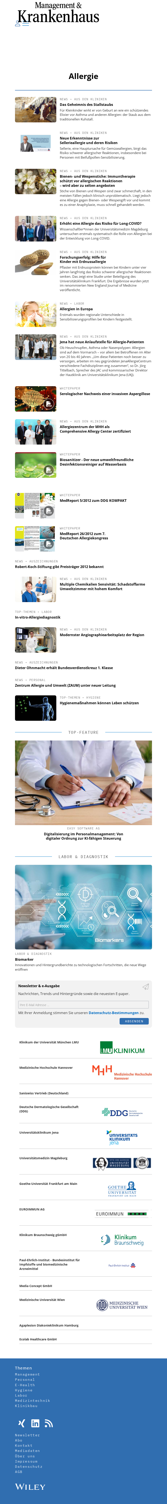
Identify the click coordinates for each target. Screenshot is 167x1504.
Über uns (25, 1456)
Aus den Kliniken (90, 99)
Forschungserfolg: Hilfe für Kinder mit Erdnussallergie (83, 259)
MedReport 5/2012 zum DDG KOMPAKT (93, 500)
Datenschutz (29, 1466)
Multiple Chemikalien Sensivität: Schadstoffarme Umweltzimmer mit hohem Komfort (102, 586)
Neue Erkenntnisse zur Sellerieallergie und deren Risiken (89, 140)
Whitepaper (70, 388)
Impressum (26, 1461)
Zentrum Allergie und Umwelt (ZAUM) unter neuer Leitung (65, 685)
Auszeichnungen (43, 561)
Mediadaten (27, 1450)
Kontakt (24, 1445)
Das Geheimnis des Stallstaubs (86, 104)
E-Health (25, 1385)
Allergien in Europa (76, 309)
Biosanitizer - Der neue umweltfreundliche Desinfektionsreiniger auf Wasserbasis (97, 462)
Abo (19, 1440)
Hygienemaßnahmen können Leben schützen (99, 703)
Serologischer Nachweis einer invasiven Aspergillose (105, 393)
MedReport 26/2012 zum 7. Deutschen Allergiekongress (84, 536)
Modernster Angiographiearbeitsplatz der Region (102, 634)
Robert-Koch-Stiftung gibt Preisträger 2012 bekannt (59, 566)
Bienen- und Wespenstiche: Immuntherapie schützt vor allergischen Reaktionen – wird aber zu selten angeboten (97, 181)
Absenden (134, 1021)
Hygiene (93, 697)
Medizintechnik (32, 1400)
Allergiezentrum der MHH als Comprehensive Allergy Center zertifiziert (95, 429)
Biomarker (24, 959)
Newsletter (27, 1435)
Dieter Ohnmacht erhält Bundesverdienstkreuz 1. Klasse (64, 667)
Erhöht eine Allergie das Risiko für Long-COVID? (101, 223)
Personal (37, 680)
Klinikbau (26, 1406)
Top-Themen (25, 612)
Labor (79, 303)
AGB (19, 1472)
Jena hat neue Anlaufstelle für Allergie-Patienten (102, 342)
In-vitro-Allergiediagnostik (37, 617)
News (64, 99)
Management (27, 1374)
